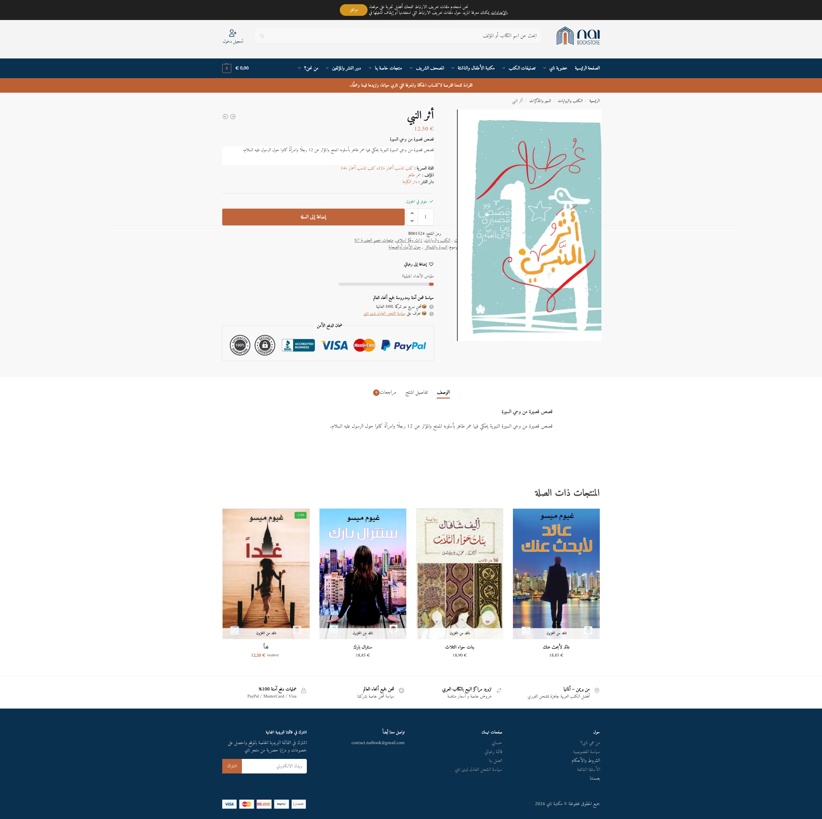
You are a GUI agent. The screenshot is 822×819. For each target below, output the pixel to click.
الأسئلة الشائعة (588, 769)
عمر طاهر (414, 175)
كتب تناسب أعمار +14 (357, 168)
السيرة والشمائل (436, 247)
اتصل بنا (495, 760)
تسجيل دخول (233, 41)
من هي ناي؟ (590, 743)
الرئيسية (594, 101)
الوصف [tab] (443, 392)
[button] (235, 68)
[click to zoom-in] (524, 225)
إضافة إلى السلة (313, 217)
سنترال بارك (362, 647)
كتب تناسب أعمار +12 (395, 168)
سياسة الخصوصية (586, 752)
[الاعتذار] (225, 116)
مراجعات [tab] (386, 392)
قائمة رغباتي (493, 752)
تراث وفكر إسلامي (409, 240)
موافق (353, 10)
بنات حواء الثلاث (459, 647)
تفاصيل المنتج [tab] (416, 392)
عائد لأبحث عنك (556, 647)
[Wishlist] (522, 518)
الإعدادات (499, 13)
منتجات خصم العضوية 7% (373, 240)
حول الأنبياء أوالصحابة (405, 247)
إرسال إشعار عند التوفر (556, 669)
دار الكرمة (409, 182)
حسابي (497, 743)
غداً (266, 647)
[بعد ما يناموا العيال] (233, 116)
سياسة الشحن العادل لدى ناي (384, 313)
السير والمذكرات (540, 101)
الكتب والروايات (570, 101)
